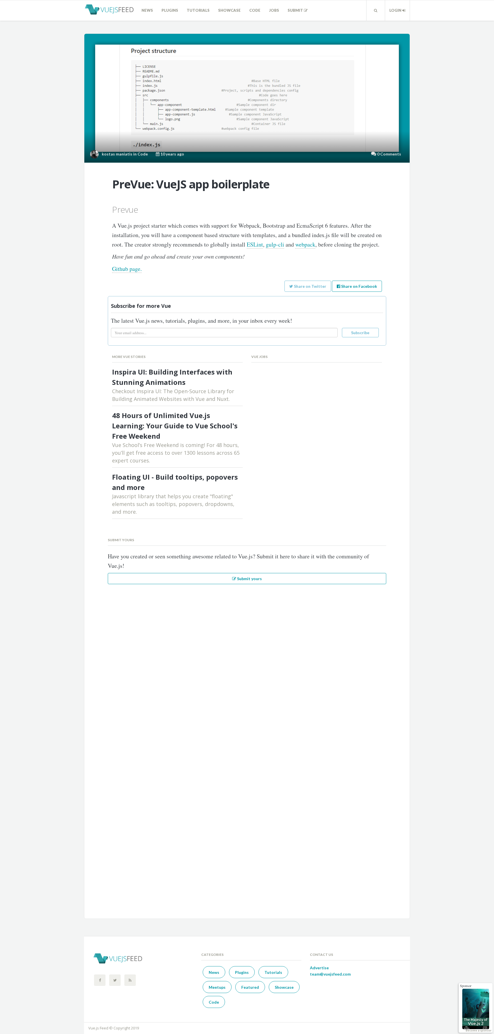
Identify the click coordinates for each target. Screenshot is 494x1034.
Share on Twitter (309, 286)
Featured (250, 987)
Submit (296, 10)
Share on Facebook (358, 286)
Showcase (229, 10)
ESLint (255, 244)
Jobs (274, 10)
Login (395, 10)
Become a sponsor (478, 1030)
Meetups (217, 987)
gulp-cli (275, 244)
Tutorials (198, 10)
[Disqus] (247, 667)
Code (254, 10)
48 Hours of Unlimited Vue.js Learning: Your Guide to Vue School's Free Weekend (175, 426)
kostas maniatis (117, 153)
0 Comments (389, 153)
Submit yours (249, 578)
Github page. (127, 269)
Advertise (319, 967)
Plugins (170, 10)
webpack (305, 244)
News (147, 10)
